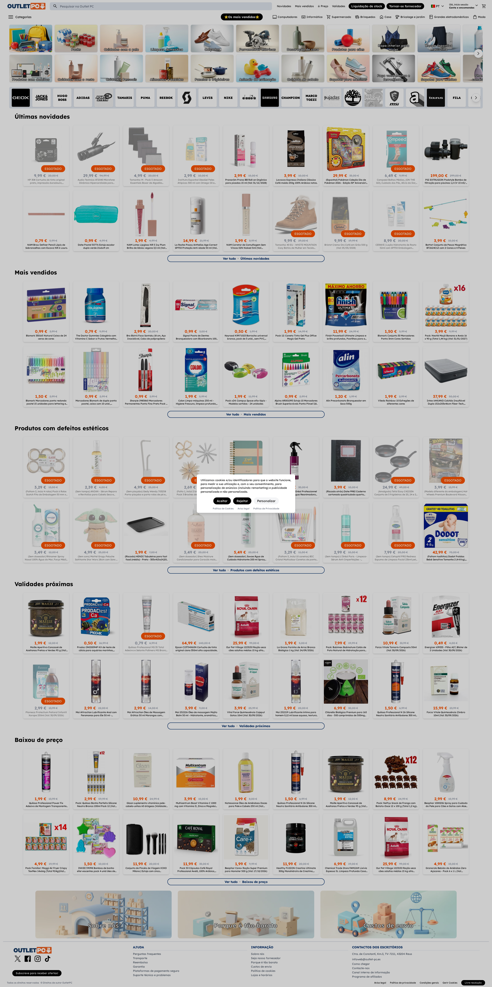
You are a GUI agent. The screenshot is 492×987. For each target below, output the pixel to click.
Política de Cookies (223, 508)
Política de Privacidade (266, 508)
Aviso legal (243, 508)
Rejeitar (242, 501)
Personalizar (266, 501)
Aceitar (222, 501)
